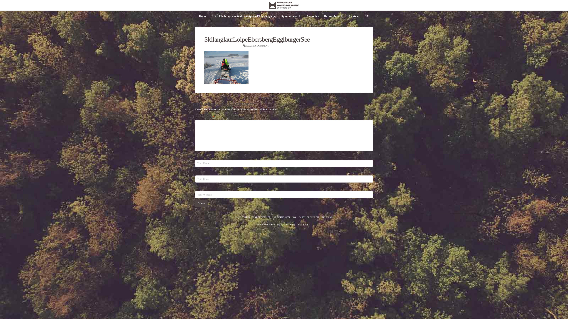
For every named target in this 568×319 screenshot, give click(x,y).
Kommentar (204, 117)
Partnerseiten (309, 217)
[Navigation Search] (367, 16)
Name (199, 156)
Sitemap (327, 217)
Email (199, 172)
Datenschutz (262, 217)
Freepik (278, 224)
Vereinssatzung (284, 217)
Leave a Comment (257, 45)
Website (201, 188)
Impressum (242, 217)
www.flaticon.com (300, 224)
